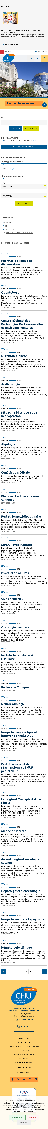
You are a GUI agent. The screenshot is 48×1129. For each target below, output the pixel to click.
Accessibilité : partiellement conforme (24, 1046)
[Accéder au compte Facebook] (12, 1079)
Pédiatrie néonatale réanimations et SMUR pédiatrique (17, 767)
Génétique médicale (15, 472)
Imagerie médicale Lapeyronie (22, 919)
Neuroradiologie (13, 704)
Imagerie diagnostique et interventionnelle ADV (19, 734)
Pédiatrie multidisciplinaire (21, 516)
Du (4, 183)
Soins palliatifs (12, 599)
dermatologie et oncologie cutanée (20, 860)
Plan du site (24, 1059)
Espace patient (24, 1038)
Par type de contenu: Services (17, 140)
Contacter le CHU (26, 1020)
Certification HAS (24, 1067)
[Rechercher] (37, 58)
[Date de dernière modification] (19, 232)
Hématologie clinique (16, 947)
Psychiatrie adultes (15, 573)
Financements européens (24, 1063)
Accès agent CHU (24, 1042)
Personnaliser (24, 1123)
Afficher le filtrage (44, 104)
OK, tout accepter (17, 1117)
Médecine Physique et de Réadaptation (19, 414)
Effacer (16, 128)
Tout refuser (32, 1117)
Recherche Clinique (15, 687)
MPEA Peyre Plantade (17, 544)
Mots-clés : (5, 118)
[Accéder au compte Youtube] (24, 1079)
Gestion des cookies (24, 1072)
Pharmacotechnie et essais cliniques (20, 497)
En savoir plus (11, 44)
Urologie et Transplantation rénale (21, 801)
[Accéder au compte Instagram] (30, 1079)
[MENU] (44, 58)
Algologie (8, 444)
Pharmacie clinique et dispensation (16, 262)
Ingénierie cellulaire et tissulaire (17, 657)
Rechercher (32, 128)
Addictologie (10, 384)
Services (7, 169)
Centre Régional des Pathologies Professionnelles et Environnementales (22, 324)
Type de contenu (11, 229)
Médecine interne (13, 831)
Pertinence (9, 222)
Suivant (44, 971)
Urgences (7, 51)
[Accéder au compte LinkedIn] (35, 1079)
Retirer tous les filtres (25, 147)
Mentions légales (24, 1050)
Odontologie (10, 292)
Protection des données (24, 1055)
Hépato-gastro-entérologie (20, 891)
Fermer (44, 6)
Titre (6, 226)
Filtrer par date (25, 203)
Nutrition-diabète (14, 356)
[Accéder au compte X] (18, 1079)
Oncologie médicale (15, 627)
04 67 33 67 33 (26, 1027)
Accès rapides (42, 51)
